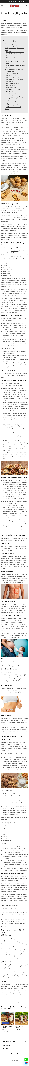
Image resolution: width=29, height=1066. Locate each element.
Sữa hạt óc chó (5, 742)
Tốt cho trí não (10, 81)
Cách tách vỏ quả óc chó (11, 99)
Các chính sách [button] (8, 1048)
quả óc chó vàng (10, 318)
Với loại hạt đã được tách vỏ (13, 107)
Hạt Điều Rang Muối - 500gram (19, 1027)
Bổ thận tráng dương (11, 75)
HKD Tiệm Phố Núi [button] (9, 1041)
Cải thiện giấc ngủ (11, 87)
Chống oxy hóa (10, 71)
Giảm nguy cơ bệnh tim (12, 73)
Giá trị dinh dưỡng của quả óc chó (15, 52)
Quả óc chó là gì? (9, 44)
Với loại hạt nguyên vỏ (12, 105)
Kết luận (7, 109)
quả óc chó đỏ (18, 129)
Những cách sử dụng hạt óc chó (13, 89)
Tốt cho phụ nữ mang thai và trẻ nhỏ (15, 79)
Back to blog (15, 1002)
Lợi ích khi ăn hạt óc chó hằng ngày (14, 69)
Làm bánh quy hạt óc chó (12, 95)
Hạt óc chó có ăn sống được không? (14, 97)
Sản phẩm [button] (6, 1045)
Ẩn (14, 41)
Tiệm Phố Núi (16, 1060)
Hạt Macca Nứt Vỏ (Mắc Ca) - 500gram (7, 1027)
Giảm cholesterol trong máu (13, 83)
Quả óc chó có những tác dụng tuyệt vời (11, 538)
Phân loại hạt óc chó (10, 59)
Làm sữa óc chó (10, 91)
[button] (1, 5)
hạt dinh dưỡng (15, 251)
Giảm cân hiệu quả (11, 85)
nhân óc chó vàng (20, 226)
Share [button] (4, 20)
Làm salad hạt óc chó (11, 93)
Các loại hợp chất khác (12, 57)
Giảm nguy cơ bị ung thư (12, 77)
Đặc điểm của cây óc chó (11, 46)
